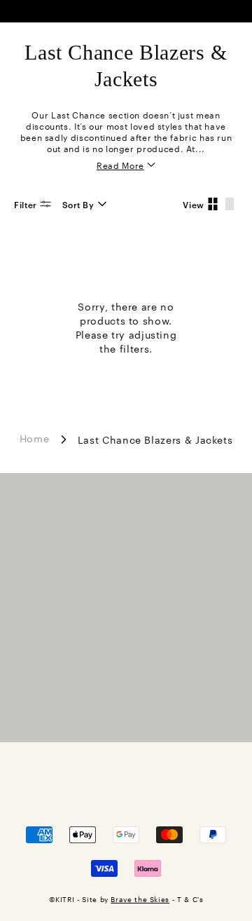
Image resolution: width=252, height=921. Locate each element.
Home (35, 438)
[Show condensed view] (212, 204)
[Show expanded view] (229, 204)
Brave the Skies (140, 899)
